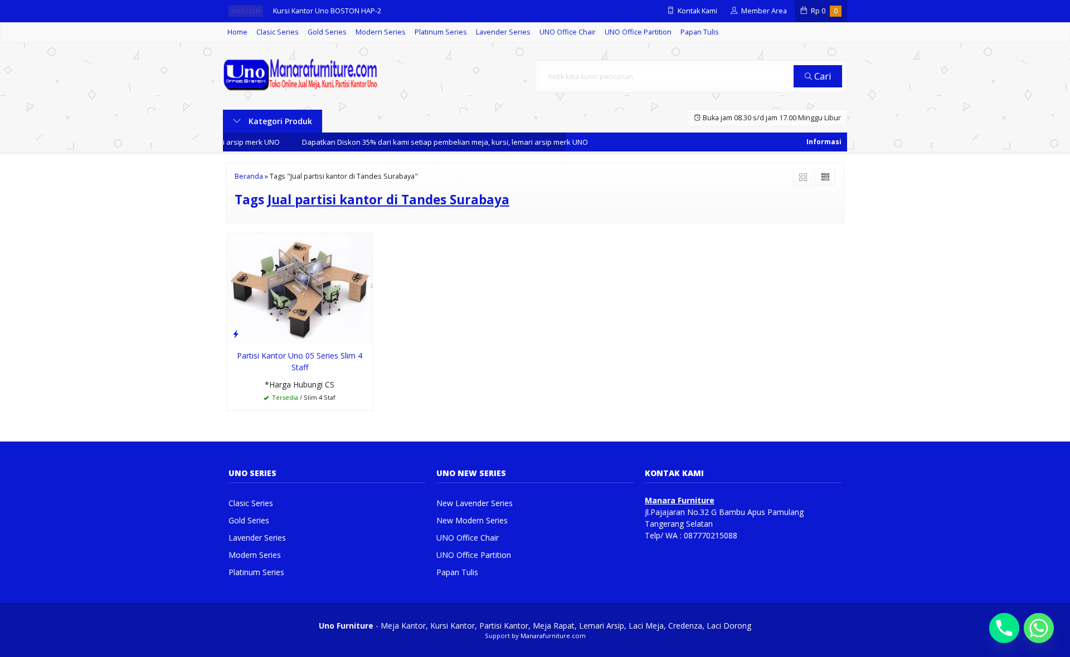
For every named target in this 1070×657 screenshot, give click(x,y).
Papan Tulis (699, 32)
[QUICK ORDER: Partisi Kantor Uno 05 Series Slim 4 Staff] (235, 333)
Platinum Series (441, 32)
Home (237, 32)
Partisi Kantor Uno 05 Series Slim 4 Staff (299, 361)
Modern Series (381, 32)
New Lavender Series (474, 503)
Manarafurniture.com (553, 635)
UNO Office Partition (638, 32)
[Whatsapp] (1039, 628)
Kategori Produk (279, 121)
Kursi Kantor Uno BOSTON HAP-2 (327, 11)
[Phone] (1004, 628)
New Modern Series (472, 520)
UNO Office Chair (567, 32)
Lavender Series (503, 32)
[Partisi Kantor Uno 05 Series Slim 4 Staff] (299, 288)
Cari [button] (821, 76)
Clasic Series (277, 32)
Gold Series (327, 32)
